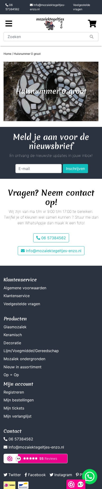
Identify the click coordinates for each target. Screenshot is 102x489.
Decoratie (12, 342)
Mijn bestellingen (19, 400)
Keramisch (13, 334)
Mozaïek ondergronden (24, 358)
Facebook (37, 474)
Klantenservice (17, 295)
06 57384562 (12, 7)
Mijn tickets (14, 408)
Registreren (14, 392)
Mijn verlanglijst (18, 416)
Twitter (14, 474)
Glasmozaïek (15, 326)
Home (7, 53)
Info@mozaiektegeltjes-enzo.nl (47, 7)
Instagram (63, 474)
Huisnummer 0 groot (27, 53)
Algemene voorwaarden (25, 287)
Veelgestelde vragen (81, 7)
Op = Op (11, 374)
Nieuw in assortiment (23, 366)
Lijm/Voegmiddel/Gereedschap (31, 350)
